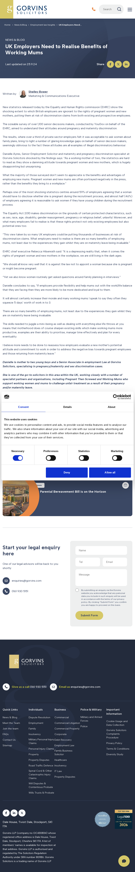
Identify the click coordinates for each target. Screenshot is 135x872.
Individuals (36, 709)
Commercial (61, 717)
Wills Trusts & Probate (41, 792)
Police (84, 726)
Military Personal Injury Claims (41, 741)
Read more (67, 497)
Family (32, 728)
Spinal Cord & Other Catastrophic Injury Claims (40, 774)
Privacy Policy (114, 743)
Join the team (10, 728)
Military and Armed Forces (91, 719)
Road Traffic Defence (41, 765)
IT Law (58, 771)
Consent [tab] (23, 406)
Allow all (110, 472)
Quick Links (10, 709)
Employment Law (64, 745)
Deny (67, 472)
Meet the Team (11, 723)
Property (34, 754)
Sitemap (7, 745)
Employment (36, 723)
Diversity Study (114, 754)
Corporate (60, 734)
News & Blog (10, 717)
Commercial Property (66, 728)
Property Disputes (39, 760)
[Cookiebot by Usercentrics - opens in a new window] (115, 396)
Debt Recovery (63, 739)
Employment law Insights (42, 25)
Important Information (114, 711)
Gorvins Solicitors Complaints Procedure (116, 734)
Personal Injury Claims (41, 748)
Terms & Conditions (117, 748)
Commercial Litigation (67, 723)
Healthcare (60, 760)
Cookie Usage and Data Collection (117, 723)
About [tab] (111, 406)
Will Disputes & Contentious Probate (41, 785)
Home (7, 25)
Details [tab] (67, 406)
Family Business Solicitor (63, 752)
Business (60, 709)
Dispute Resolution (39, 717)
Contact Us (9, 739)
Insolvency (35, 734)
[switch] (51, 458)
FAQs (6, 734)
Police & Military (91, 709)
